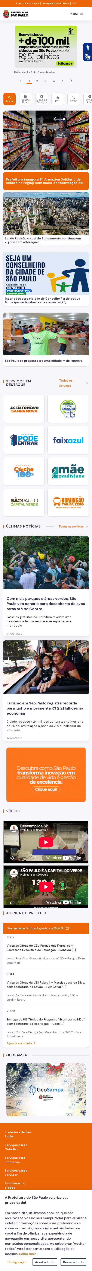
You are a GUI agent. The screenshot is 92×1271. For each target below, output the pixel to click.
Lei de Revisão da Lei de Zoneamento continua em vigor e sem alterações (43, 240)
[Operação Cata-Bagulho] (68, 409)
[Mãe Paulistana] (68, 471)
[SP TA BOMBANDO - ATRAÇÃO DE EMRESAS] (46, 46)
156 (74, 3)
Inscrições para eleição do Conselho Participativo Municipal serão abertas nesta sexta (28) (42, 300)
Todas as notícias (71, 526)
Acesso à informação (27, 3)
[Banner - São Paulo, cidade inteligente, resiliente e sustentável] (46, 774)
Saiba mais (27, 1254)
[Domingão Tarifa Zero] (68, 502)
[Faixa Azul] (68, 440)
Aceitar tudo (45, 1262)
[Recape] (23, 409)
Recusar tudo (73, 1262)
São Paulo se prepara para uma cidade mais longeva (43, 361)
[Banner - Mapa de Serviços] (46, 1089)
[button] (71, 80)
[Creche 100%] (23, 471)
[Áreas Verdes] (23, 502)
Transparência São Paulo (55, 3)
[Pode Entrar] (23, 440)
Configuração (17, 1262)
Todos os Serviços (66, 383)
